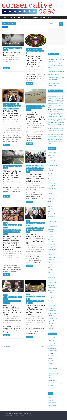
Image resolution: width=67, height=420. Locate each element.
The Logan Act (37, 251)
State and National (53, 380)
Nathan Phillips (52, 371)
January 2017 (51, 277)
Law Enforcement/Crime (11, 105)
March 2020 (51, 181)
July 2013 (50, 328)
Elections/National (12, 225)
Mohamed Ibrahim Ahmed (32, 187)
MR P (49, 119)
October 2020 (51, 163)
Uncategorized (52, 388)
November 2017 (52, 252)
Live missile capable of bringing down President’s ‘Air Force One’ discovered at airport (35, 309)
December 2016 (52, 280)
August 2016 (51, 290)
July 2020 (50, 170)
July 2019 (50, 201)
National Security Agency (35, 127)
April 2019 (50, 209)
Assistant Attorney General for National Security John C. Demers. (12, 126)
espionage (32, 71)
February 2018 (51, 244)
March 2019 (51, 211)
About (10, 17)
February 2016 (51, 305)
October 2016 (51, 285)
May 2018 (50, 237)
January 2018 (51, 247)
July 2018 (50, 231)
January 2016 (51, 308)
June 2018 (50, 234)
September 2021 (52, 152)
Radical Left (41, 187)
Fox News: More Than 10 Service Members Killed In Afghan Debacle (54, 83)
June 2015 (50, 326)
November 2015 (52, 313)
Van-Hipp (15, 57)
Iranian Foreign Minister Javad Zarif (34, 249)
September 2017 (52, 257)
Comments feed (52, 402)
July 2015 (50, 323)
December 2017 (52, 249)
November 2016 (52, 282)
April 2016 (50, 300)
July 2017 (50, 262)
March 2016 (51, 303)
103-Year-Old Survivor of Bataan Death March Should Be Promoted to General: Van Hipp (12, 175)
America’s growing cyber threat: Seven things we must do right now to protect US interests (34, 60)
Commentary (34, 17)
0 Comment (11, 318)
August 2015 (51, 321)
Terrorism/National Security (12, 108)
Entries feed (51, 400)
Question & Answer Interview (13, 323)
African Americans (14, 59)
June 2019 (50, 203)
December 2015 (52, 310)
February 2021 (51, 160)
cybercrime (13, 253)
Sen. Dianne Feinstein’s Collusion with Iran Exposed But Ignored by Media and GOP (35, 238)
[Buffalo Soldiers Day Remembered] (13, 35)
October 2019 (51, 193)
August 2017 (51, 259)
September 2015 (52, 318)
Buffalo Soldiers (7, 61)
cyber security (37, 69)
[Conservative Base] (28, 3)
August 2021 (51, 155)
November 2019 (52, 191)
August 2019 (51, 198)
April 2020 (50, 178)
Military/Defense (52, 368)
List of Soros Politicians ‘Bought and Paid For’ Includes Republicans (56, 130)
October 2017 (51, 254)
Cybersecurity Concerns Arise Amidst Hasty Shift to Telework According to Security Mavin (35, 116)
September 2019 (52, 196)
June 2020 (50, 173)
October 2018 (51, 224)
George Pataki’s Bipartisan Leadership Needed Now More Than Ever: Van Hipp (56, 59)
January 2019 (51, 216)
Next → (43, 346)
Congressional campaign (9, 320)
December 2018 (52, 219)
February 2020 (51, 183)
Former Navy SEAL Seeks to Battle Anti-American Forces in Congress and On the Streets (12, 310)
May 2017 (50, 267)
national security (39, 71)
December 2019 (52, 188)
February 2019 (51, 214)
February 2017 (51, 275)
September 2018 (52, 226)
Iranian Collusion (37, 247)
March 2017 (51, 272)
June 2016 (50, 295)
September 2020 (52, 165)
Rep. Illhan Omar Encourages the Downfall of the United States (55, 141)
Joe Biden (50, 363)
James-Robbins (38, 67)
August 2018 (51, 229)
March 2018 (51, 242)
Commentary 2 (52, 343)
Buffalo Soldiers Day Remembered (11, 53)
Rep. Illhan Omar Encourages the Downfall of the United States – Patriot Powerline (55, 136)
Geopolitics (35, 49)
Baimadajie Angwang (16, 128)
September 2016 (52, 287)
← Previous (6, 346)
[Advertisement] (56, 36)
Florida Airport (33, 322)
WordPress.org (52, 405)
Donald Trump (30, 165)
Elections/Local (52, 348)
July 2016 (50, 293)
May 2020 (50, 175)
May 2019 (50, 206)
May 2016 (50, 298)
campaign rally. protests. (54, 338)
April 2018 (50, 239)
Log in (49, 397)
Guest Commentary (53, 358)
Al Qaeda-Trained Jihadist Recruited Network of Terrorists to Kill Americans (35, 177)
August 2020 (51, 168)
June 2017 (50, 265)
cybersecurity (36, 125)
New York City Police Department (11, 130)
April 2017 (50, 270)
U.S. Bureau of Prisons (31, 189)
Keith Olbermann (37, 185)
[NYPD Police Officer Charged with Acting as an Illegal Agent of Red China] (13, 90)
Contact (50, 17)
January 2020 (51, 186)
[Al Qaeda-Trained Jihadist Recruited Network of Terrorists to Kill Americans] (35, 151)
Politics (42, 17)
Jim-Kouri (14, 119)
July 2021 (50, 158)
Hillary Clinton (51, 361)
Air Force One (37, 320)
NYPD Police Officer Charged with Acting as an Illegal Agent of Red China (12, 114)
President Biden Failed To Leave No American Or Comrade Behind (56, 65)
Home (4, 17)
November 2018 (52, 221)
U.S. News (25, 17)
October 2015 (51, 315)
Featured (17, 17)
